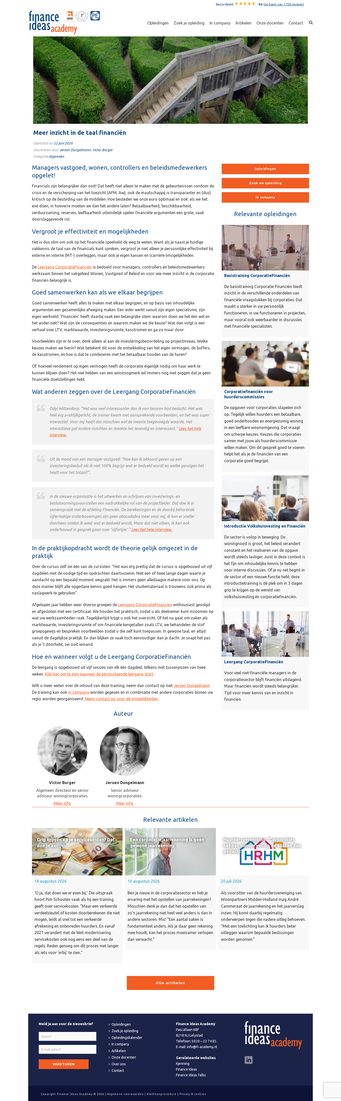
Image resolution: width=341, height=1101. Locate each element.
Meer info (62, 803)
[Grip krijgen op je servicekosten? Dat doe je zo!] (77, 851)
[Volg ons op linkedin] (249, 1060)
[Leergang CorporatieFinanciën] (265, 634)
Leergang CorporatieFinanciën (65, 267)
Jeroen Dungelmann (75, 150)
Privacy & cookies (192, 1094)
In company (219, 23)
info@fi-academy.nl (202, 1047)
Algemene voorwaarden (125, 1094)
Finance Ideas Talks (191, 1075)
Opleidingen (158, 23)
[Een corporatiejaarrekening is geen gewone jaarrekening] (170, 851)
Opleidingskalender (127, 1038)
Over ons (119, 1064)
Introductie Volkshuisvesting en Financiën (264, 526)
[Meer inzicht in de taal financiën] (170, 80)
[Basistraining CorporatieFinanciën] (265, 248)
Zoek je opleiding (189, 23)
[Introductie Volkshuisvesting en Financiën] (265, 498)
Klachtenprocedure (161, 1094)
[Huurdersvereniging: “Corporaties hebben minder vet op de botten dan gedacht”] (263, 851)
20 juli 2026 (231, 881)
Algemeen (56, 156)
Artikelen (243, 23)
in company (78, 692)
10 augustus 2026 (144, 881)
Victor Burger (102, 150)
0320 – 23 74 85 (204, 1041)
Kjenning (182, 1064)
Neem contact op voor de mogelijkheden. (122, 698)
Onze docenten (270, 23)
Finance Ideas (186, 1069)
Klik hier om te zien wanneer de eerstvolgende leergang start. (99, 674)
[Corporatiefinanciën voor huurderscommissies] (265, 364)
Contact (296, 23)
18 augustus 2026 (50, 881)
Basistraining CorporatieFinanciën (257, 275)
